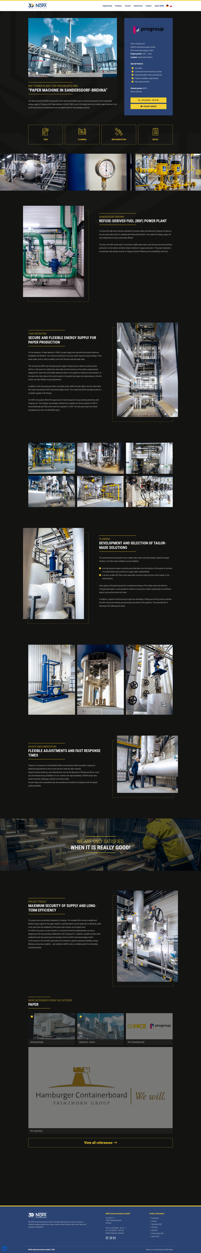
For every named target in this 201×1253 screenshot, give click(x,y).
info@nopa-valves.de (117, 1233)
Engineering (107, 6)
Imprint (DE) (155, 1236)
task (45, 139)
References (138, 6)
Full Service (155, 1218)
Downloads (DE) (156, 1224)
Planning (82, 139)
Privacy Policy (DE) (157, 1233)
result (155, 139)
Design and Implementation (159, 1250)
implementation (119, 139)
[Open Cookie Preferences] (4, 1250)
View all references (98, 1143)
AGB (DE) (154, 1227)
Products (118, 6)
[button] (2, 172)
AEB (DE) (154, 1230)
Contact (149, 6)
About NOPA (159, 6)
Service (128, 6)
